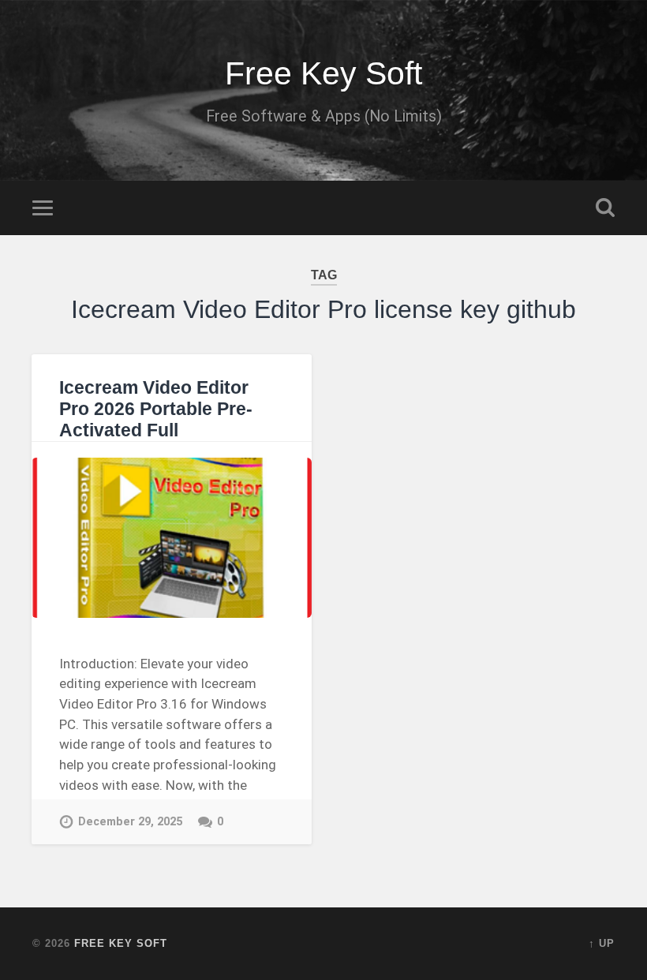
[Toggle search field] (605, 207)
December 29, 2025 (130, 822)
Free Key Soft (323, 73)
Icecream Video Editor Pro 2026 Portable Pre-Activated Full (155, 409)
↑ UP (602, 943)
